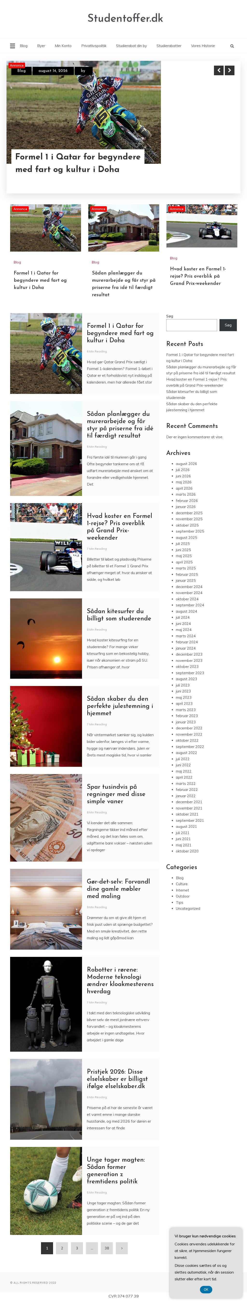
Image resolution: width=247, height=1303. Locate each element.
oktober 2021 (187, 814)
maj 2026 (184, 482)
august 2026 (186, 463)
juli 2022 (183, 759)
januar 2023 (186, 722)
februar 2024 (187, 642)
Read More (221, 157)
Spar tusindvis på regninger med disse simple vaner (116, 794)
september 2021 (190, 820)
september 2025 (190, 531)
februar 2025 (187, 574)
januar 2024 (186, 648)
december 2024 (189, 586)
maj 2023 (184, 697)
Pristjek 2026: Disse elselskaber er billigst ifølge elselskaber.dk (117, 1079)
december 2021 (189, 802)
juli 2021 (183, 832)
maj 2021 (184, 845)
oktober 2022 (187, 740)
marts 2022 (186, 783)
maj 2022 (184, 771)
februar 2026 (187, 500)
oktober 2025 (187, 525)
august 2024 (186, 611)
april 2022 (184, 777)
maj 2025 (184, 556)
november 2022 (189, 734)
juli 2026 (183, 469)
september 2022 (190, 746)
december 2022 (189, 728)
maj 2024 (184, 629)
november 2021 (189, 808)
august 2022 (186, 752)
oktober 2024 (187, 599)
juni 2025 (183, 550)
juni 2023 (183, 691)
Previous (219, 70)
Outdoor (183, 896)
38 (107, 1248)
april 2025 (184, 562)
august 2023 (186, 679)
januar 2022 (186, 796)
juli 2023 (183, 685)
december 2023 (189, 654)
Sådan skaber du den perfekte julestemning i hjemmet (120, 706)
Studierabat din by (131, 45)
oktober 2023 (187, 666)
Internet (182, 890)
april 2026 (184, 488)
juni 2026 (183, 476)
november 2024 (189, 592)
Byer (41, 45)
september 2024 (190, 605)
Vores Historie (203, 45)
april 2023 (184, 703)
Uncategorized (188, 908)
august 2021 (186, 826)
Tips (179, 902)
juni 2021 (183, 839)
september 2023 (190, 673)
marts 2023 (186, 709)
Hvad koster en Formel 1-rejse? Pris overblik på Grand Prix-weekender (198, 276)
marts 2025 (186, 568)
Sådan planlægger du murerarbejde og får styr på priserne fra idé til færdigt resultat (71, 157)
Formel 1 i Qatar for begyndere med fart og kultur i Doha (40, 280)
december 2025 (189, 513)
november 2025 (189, 519)
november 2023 (189, 660)
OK (206, 1289)
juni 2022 (183, 765)
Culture (182, 884)
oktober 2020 (187, 851)
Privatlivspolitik (93, 45)
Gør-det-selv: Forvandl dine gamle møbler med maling (118, 889)
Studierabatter (169, 45)
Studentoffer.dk (125, 19)
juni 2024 (183, 623)
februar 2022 (187, 789)
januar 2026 (186, 506)
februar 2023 (187, 715)
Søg (169, 316)
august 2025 (186, 537)
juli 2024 (183, 617)
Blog (23, 45)
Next (229, 70)
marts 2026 (186, 494)
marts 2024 (186, 636)
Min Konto (63, 45)
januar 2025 (186, 580)
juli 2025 (183, 543)
